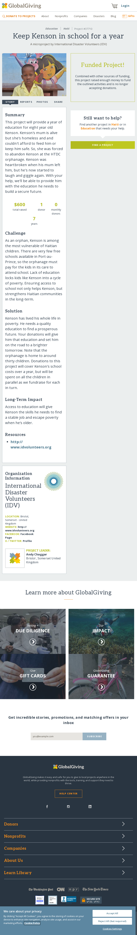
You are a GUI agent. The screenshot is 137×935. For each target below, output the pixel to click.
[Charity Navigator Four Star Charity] (41, 900)
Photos (42, 101)
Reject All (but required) (112, 921)
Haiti (66, 28)
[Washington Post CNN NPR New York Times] (68, 890)
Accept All (112, 913)
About (45, 16)
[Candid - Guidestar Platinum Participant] (54, 900)
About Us (13, 860)
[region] (68, 920)
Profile (27, 541)
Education (52, 28)
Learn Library (18, 873)
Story (10, 101)
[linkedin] (90, 806)
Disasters (99, 16)
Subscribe (94, 736)
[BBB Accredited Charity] (70, 900)
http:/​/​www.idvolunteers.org (20, 528)
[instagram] (68, 806)
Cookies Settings (112, 928)
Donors (11, 824)
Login (125, 6)
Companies (80, 16)
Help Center (68, 793)
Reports (26, 101)
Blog (113, 16)
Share (58, 101)
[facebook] (47, 806)
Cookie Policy (32, 923)
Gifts (131, 16)
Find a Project (102, 145)
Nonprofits (61, 16)
